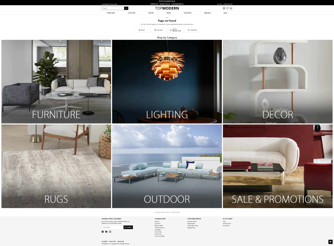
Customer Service (177, 4)
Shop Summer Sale (167, 1)
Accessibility (158, 230)
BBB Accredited (159, 226)
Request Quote (165, 4)
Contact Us (157, 223)
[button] (231, 8)
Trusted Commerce (159, 228)
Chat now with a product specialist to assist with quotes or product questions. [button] (318, 237)
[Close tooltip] (331, 236)
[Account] (224, 8)
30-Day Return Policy (192, 226)
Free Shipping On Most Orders (109, 4)
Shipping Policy (191, 228)
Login (224, 221)
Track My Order (227, 223)
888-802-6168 (228, 4)
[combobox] (113, 8)
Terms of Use (158, 234)
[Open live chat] (330, 242)
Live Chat (219, 4)
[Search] (126, 8)
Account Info (226, 226)
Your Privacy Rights (159, 236)
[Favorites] (227, 8)
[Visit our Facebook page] (106, 232)
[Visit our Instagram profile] (110, 232)
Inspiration (154, 4)
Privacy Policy (158, 232)
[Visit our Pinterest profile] (103, 232)
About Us (157, 221)
